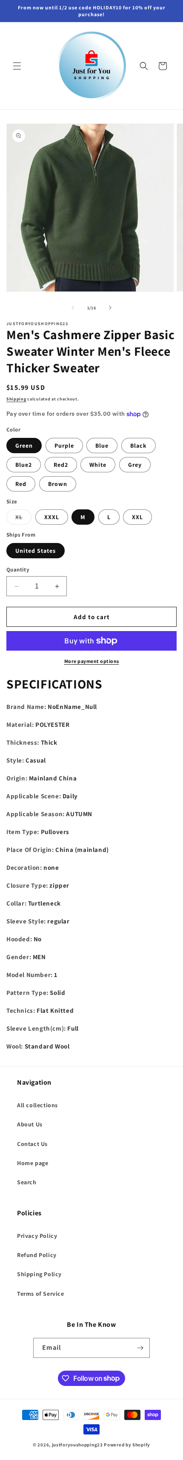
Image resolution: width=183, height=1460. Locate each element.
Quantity (17, 569)
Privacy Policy (37, 1236)
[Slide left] (72, 307)
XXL (137, 517)
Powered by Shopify (127, 1445)
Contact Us (32, 1144)
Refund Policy (37, 1255)
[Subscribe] (140, 1348)
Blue (102, 445)
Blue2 (23, 465)
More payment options (91, 661)
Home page (32, 1163)
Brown (57, 484)
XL (23, 519)
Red (20, 484)
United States (35, 550)
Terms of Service (40, 1293)
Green (24, 445)
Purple (64, 445)
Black (138, 445)
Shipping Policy (39, 1274)
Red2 (61, 465)
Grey (135, 465)
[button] (17, 66)
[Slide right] (110, 307)
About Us (30, 1124)
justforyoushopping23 (77, 1445)
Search (27, 1182)
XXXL (51, 517)
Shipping (16, 399)
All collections (37, 1105)
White (97, 465)
